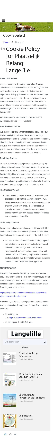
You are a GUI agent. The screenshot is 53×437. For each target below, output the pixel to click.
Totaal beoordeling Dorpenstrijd (28, 354)
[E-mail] (15, 434)
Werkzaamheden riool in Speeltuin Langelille (31, 375)
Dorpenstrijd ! (25, 416)
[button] (3, 20)
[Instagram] (10, 434)
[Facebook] (5, 434)
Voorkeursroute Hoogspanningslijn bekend (32, 396)
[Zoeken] (44, 342)
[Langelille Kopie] (25, 334)
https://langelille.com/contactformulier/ (25, 317)
